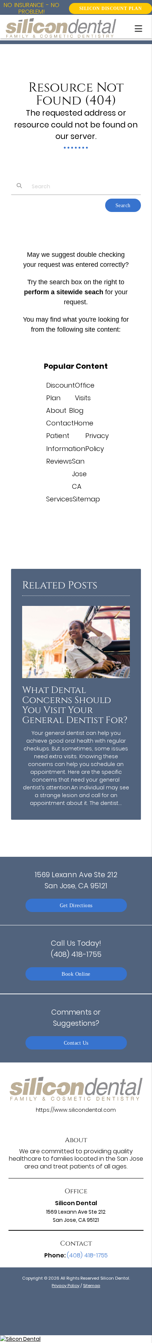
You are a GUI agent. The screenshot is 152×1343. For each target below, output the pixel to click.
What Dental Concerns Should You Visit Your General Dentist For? (74, 705)
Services (59, 499)
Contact (60, 423)
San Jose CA (79, 474)
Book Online (76, 974)
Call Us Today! (76, 948)
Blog (76, 410)
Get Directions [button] (76, 905)
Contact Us (76, 1043)
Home (83, 423)
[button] (140, 27)
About (56, 410)
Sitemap (86, 499)
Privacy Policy (65, 1286)
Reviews (59, 461)
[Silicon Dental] (76, 1339)
